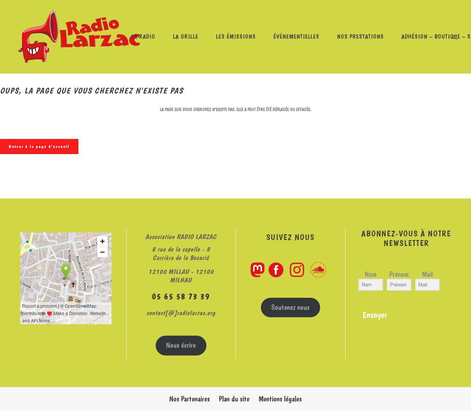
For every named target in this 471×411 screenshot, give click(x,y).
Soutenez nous (290, 307)
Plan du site (234, 398)
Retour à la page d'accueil (39, 146)
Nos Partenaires (189, 398)
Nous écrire (181, 345)
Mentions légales (280, 398)
